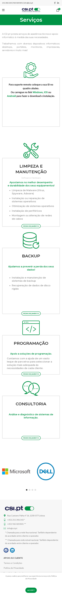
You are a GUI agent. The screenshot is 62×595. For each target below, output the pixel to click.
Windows (38, 92)
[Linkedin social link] (58, 3)
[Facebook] (6, 550)
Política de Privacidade (14, 568)
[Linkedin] (12, 550)
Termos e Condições (13, 563)
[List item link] (31, 519)
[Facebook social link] (54, 3)
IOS (46, 92)
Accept (31, 590)
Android (11, 96)
